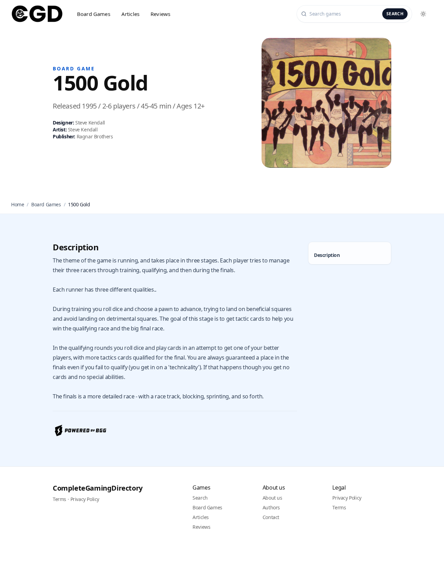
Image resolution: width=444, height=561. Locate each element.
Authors (271, 507)
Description (327, 255)
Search (394, 14)
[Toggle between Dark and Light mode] (423, 14)
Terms (59, 499)
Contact (271, 517)
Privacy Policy (84, 499)
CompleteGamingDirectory (98, 488)
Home (17, 204)
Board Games (93, 13)
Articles (130, 13)
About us (272, 497)
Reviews (160, 13)
